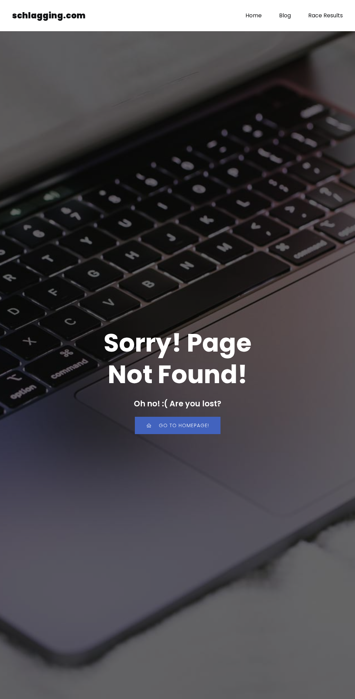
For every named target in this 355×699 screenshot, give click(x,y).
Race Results (325, 15)
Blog (285, 15)
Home (253, 15)
